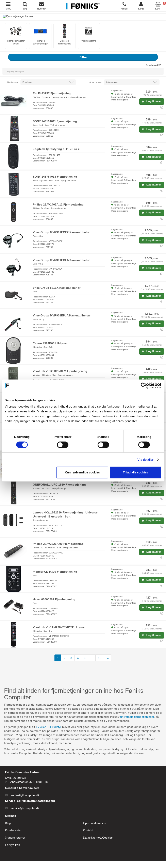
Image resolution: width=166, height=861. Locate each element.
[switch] (62, 445)
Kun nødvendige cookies (82, 472)
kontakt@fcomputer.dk (25, 795)
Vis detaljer (145, 459)
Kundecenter (13, 830)
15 (99, 658)
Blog (8, 823)
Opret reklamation (94, 823)
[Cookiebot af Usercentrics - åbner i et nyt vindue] (143, 386)
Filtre (83, 57)
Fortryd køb (12, 844)
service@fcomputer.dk (25, 808)
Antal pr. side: (95, 82)
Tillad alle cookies (135, 472)
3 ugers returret (15, 837)
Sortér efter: (12, 82)
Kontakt (88, 830)
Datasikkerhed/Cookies (98, 837)
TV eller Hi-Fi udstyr (48, 726)
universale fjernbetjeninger (137, 716)
